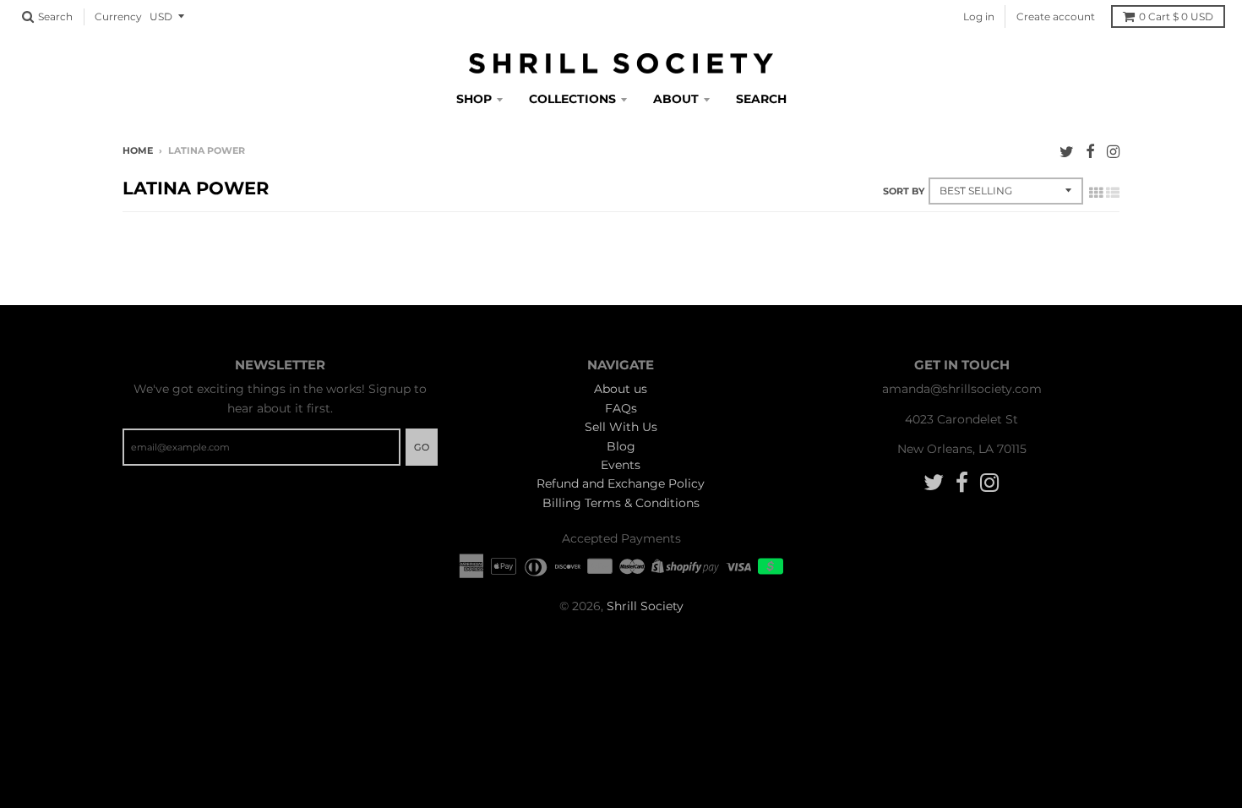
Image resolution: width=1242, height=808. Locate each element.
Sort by (903, 191)
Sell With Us (621, 426)
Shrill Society (645, 606)
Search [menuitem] (761, 98)
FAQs (621, 408)
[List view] (1112, 193)
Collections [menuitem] (572, 98)
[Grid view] (1096, 193)
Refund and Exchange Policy (621, 483)
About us (620, 388)
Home (138, 150)
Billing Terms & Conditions (621, 502)
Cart (1176, 16)
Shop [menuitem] (474, 98)
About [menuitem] (676, 98)
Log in (978, 16)
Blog (621, 446)
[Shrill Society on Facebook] (1090, 151)
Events (620, 464)
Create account (1055, 16)
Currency (118, 16)
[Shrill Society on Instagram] (1113, 151)
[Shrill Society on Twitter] (1067, 151)
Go (421, 447)
